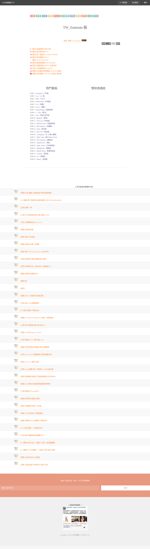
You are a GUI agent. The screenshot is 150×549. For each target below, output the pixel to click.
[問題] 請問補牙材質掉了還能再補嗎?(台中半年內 (37, 377)
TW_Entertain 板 (75, 27)
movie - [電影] (40, 107)
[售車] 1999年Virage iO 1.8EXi (30, 332)
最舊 (103, 44)
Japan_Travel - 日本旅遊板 (46, 145)
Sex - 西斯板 (41, 156)
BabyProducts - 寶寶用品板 (46, 151)
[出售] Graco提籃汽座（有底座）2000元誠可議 (36, 369)
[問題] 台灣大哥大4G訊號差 (30, 457)
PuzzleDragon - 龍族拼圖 (44, 110)
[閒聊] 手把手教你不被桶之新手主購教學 (34, 347)
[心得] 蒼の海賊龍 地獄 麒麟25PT (32, 435)
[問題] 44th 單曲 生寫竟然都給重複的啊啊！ (35, 384)
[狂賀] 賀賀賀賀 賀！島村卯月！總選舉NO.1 (36, 266)
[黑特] (22, 288)
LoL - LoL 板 (40, 96)
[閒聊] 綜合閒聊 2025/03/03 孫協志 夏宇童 (46, 74)
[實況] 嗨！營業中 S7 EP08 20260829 (45, 55)
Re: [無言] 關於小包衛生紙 (29, 310)
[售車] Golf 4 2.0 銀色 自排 (29, 362)
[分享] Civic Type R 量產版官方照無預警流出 (36, 354)
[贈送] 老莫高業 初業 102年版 (30, 406)
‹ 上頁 (108, 44)
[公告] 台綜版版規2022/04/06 (42, 68)
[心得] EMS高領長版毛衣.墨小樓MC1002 (34, 215)
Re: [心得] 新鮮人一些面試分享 (31, 428)
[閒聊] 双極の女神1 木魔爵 (29, 244)
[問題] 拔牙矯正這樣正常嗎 (30, 399)
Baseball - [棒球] (42, 118)
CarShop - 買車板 (42, 154)
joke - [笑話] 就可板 (42, 115)
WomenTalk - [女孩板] (43, 101)
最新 (118, 44)
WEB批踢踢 (75, 535)
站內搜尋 (135, 3)
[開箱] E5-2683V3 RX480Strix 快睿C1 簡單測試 (36, 318)
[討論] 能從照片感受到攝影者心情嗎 (33, 259)
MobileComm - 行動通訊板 (46, 123)
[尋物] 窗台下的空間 (27, 237)
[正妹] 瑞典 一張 (26, 208)
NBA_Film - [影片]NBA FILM (47, 137)
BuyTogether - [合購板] (44, 126)
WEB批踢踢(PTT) (8, 3)
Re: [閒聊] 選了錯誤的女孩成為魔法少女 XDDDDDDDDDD (41, 200)
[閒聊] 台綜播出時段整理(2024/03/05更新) (46, 71)
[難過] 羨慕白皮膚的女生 (29, 274)
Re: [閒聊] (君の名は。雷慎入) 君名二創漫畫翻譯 (37, 443)
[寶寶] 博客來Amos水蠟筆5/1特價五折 (33, 421)
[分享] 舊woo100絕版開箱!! (30, 303)
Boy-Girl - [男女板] (43, 132)
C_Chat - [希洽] (41, 112)
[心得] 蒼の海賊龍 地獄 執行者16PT (33, 325)
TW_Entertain (74, 41)
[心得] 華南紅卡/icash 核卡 (29, 391)
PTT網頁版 (123, 3)
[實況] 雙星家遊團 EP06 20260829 (44, 63)
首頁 (65, 41)
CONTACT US (85, 535)
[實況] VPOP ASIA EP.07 (40, 60)
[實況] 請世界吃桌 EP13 (40, 52)
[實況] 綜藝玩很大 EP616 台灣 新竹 (44, 66)
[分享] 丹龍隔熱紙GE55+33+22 (31, 222)
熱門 (145, 3)
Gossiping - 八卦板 (42, 93)
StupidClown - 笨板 (43, 143)
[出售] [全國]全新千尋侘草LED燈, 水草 (34, 465)
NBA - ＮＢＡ (40, 99)
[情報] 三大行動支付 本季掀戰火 (31, 413)
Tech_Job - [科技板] (43, 121)
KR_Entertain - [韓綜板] (45, 140)
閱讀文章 (23, 281)
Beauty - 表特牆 (42, 159)
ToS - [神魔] (40, 104)
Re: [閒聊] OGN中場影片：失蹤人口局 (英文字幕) (37, 450)
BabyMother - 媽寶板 (44, 148)
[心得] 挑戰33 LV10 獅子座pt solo (32, 340)
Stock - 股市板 (41, 129)
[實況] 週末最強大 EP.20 (40, 57)
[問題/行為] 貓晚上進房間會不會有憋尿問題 (35, 193)
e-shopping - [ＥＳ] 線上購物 (46, 134)
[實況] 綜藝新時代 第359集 (41, 49)
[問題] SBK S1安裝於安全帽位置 (31, 296)
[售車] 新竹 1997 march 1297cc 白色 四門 (34, 252)
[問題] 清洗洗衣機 (26, 230)
